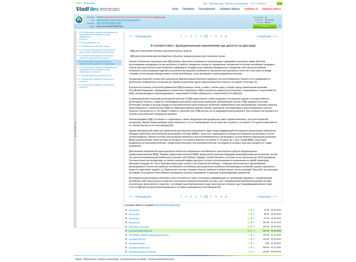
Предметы (188, 8)
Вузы (175, 8)
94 (248, 231)
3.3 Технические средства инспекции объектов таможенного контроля (96, 57)
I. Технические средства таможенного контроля (96, 80)
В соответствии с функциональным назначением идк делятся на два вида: (97, 62)
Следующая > (265, 36)
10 (226, 36)
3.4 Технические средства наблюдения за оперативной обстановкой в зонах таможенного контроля (98, 69)
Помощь (78, 259)
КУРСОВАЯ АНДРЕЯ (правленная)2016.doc (149, 235)
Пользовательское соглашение (133, 259)
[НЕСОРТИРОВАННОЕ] (109, 23)
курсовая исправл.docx (139, 247)
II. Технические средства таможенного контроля (96, 86)
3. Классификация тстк (89, 42)
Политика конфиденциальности (161, 259)
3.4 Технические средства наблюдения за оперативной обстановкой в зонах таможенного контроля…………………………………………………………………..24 (100, 35)
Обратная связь (216, 3)
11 (249, 210)
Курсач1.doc (134, 222)
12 (248, 222)
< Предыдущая (142, 36)
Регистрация (89, 3)
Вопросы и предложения (236, 3)
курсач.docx (134, 210)
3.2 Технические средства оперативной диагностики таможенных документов (97, 51)
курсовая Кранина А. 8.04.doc (142, 251)
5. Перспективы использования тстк (95, 75)
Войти (79, 3)
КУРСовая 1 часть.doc (139, 226)
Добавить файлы (230, 8)
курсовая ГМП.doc (137, 239)
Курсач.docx (134, 214)
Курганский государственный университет (118, 20)
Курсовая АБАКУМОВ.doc (140, 231)
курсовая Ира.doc (137, 243)
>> (276, 36)
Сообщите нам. (159, 17)
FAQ (205, 3)
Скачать (265, 26)
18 (248, 226)
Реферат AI (251, 8)
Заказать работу (271, 8)
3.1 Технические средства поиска (94, 46)
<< (130, 36)
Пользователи (207, 8)
